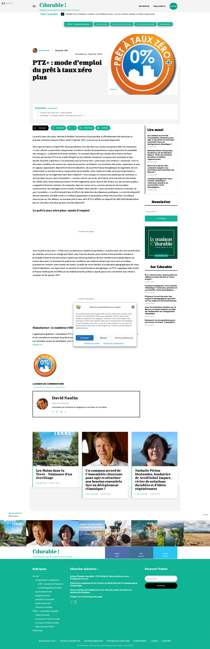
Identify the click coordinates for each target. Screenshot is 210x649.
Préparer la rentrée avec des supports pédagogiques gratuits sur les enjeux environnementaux (160, 298)
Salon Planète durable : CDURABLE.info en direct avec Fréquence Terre (99, 577)
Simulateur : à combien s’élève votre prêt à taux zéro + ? (62, 115)
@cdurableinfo (15, 513)
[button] (133, 307)
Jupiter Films (41, 483)
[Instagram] (57, 411)
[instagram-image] (13, 533)
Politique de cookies (92, 343)
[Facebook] (53, 411)
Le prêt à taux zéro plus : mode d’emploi (56, 113)
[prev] (169, 14)
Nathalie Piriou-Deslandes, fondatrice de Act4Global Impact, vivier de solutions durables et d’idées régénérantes (160, 154)
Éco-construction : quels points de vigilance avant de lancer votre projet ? (161, 277)
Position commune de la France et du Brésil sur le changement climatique (103, 584)
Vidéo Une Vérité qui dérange (86, 596)
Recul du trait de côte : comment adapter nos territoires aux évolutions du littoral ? (99, 14)
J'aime (117, 547)
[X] (65, 411)
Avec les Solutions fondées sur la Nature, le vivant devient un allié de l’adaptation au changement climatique (160, 310)
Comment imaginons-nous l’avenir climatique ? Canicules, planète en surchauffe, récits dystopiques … (159, 182)
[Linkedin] (61, 411)
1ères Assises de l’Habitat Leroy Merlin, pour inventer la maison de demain (101, 591)
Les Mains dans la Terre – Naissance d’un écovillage (54, 474)
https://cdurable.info (60, 403)
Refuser (103, 338)
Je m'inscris (161, 586)
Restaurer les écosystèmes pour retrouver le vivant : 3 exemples (160, 321)
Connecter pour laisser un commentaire (49, 387)
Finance (113, 89)
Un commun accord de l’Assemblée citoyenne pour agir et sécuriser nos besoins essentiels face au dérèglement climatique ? (160, 139)
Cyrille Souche (91, 494)
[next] (173, 14)
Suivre (205, 514)
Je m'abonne (161, 218)
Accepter (84, 338)
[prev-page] (71, 602)
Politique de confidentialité (114, 343)
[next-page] (75, 602)
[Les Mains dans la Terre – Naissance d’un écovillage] (55, 449)
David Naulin (44, 50)
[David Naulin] (35, 50)
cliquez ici (37, 344)
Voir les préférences (124, 338)
